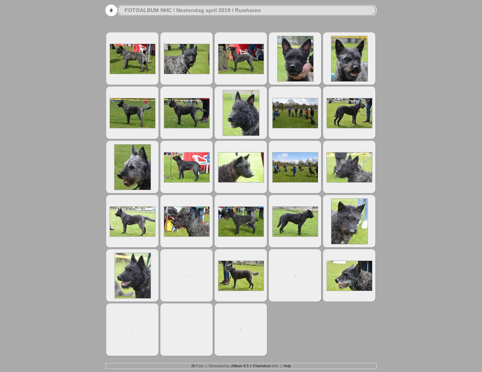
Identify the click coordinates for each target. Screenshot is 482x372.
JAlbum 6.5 (240, 366)
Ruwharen (248, 10)
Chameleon (262, 366)
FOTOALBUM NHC (148, 10)
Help (287, 366)
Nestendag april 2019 (203, 10)
